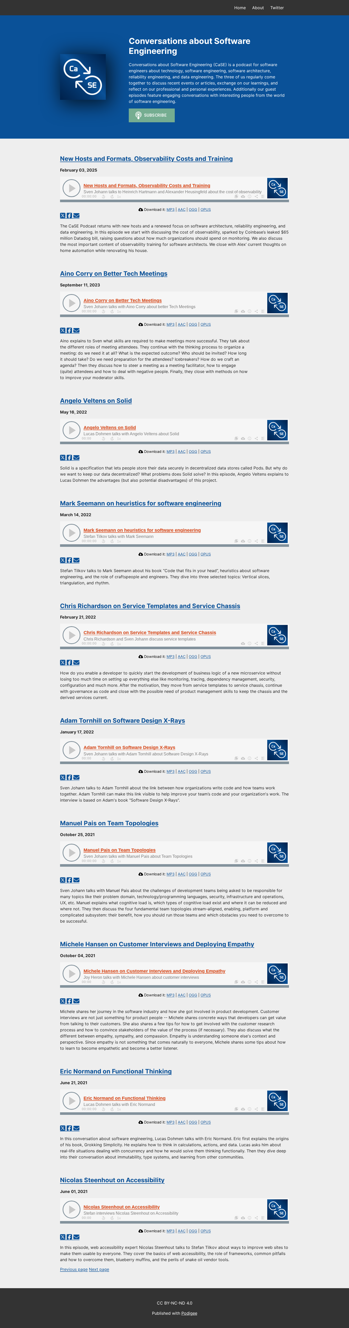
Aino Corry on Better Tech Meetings (113, 273)
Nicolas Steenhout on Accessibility (112, 1180)
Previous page (74, 1269)
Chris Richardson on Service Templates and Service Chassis (150, 606)
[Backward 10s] (103, 196)
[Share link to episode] (256, 196)
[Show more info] (249, 196)
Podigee (189, 1313)
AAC (181, 209)
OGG (193, 209)
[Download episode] (242, 196)
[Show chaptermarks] (236, 196)
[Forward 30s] (112, 196)
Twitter (277, 7)
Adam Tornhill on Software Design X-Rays (122, 720)
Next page (99, 1269)
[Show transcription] (262, 196)
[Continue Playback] (71, 188)
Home (240, 7)
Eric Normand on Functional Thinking (116, 1071)
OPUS (206, 209)
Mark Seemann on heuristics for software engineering (140, 503)
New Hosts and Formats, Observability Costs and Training (146, 158)
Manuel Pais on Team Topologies (109, 823)
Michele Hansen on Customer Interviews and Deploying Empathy (157, 944)
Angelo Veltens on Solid (96, 400)
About (258, 7)
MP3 (171, 209)
